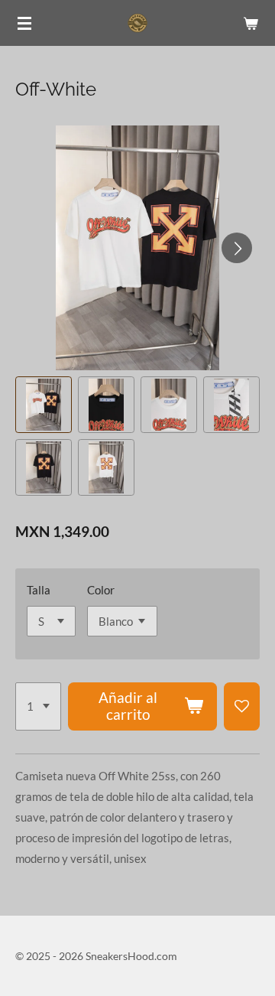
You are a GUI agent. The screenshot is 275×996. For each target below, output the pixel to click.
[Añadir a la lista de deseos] (242, 706)
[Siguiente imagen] (237, 248)
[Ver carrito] (250, 23)
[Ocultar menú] (24, 23)
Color (101, 590)
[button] (43, 404)
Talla (38, 590)
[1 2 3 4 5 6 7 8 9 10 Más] (38, 706)
